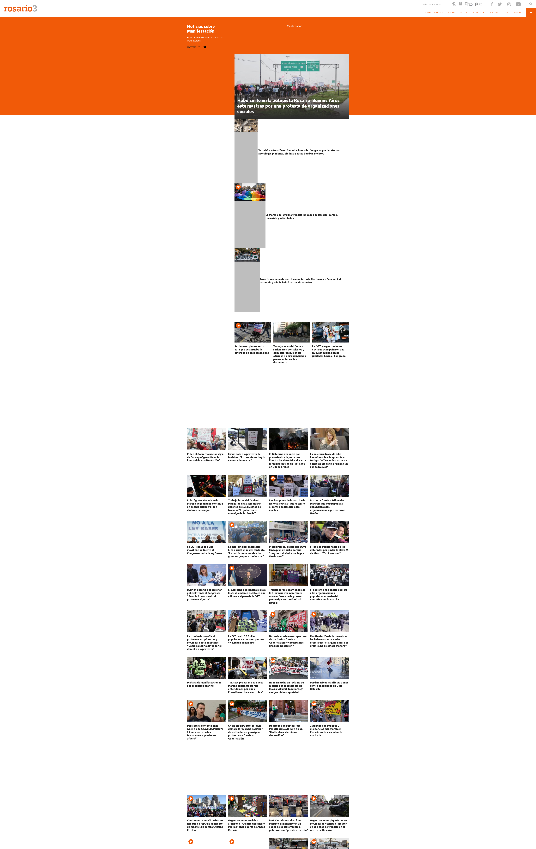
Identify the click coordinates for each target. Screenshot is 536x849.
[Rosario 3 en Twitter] (509, 4)
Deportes (503, 12)
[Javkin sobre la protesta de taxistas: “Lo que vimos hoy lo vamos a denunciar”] (247, 468)
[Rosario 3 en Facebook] (502, 4)
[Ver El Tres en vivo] (466, 4)
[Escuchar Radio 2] (472, 4)
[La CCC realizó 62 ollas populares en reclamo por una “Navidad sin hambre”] (247, 650)
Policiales (490, 12)
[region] (208, 96)
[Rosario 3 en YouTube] (522, 4)
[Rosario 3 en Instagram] (515, 4)
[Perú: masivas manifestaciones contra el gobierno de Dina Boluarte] (329, 694)
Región (479, 12)
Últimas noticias (454, 12)
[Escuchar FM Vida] (481, 4)
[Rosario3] (19, 6)
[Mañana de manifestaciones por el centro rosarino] (206, 694)
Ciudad (469, 12)
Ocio (513, 12)
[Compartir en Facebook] (199, 47)
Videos (521, 12)
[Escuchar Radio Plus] (491, 4)
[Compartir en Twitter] (205, 47)
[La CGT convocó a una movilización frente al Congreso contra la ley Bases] (206, 558)
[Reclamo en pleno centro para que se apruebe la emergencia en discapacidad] (250, 362)
